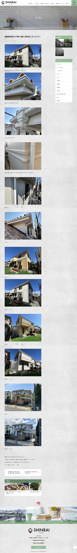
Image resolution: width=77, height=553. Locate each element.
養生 (57, 97)
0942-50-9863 (38, 543)
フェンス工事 (59, 70)
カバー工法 (59, 64)
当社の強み (30, 3)
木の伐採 (58, 90)
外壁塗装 (58, 84)
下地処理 (58, 80)
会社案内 (67, 3)
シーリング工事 (59, 67)
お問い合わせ (38, 547)
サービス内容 (36, 3)
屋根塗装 (58, 87)
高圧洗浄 (58, 100)
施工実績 (52, 3)
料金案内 (42, 3)
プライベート (59, 74)
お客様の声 (58, 3)
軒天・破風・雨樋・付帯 (61, 94)
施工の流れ (47, 3)
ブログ (62, 3)
